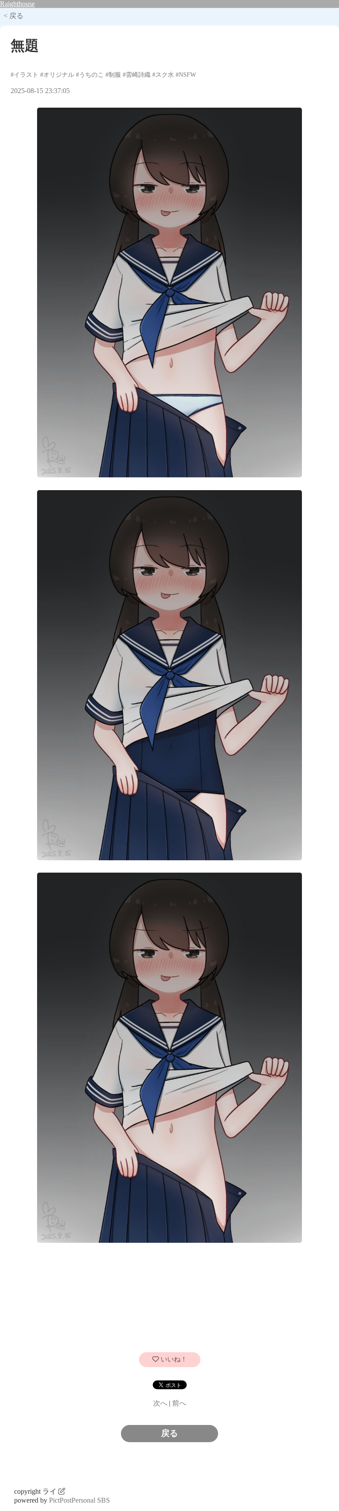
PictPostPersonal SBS (79, 1500)
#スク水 (163, 74)
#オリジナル (57, 74)
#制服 (113, 74)
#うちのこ (90, 74)
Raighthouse (17, 3)
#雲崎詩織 (137, 74)
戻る (169, 1433)
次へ (160, 1403)
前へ (179, 1403)
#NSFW (186, 74)
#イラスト (24, 74)
